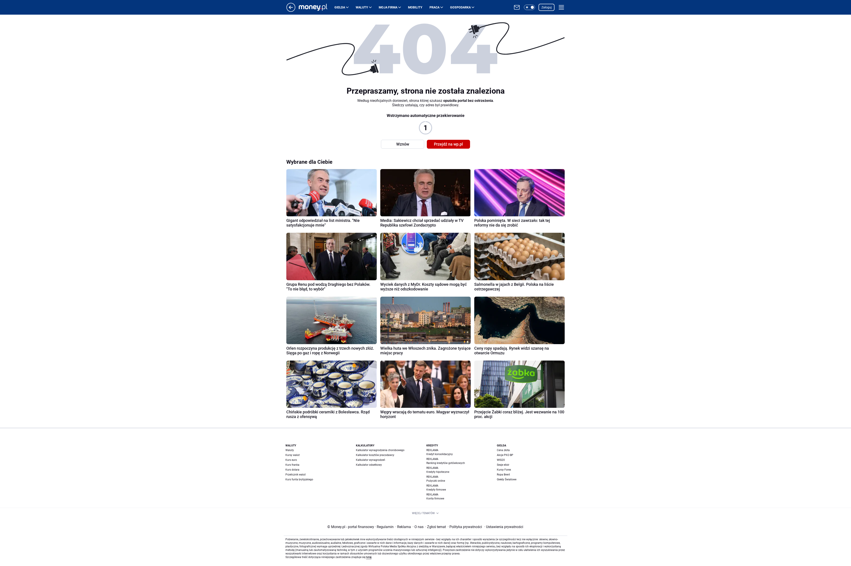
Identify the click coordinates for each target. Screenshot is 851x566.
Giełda (339, 7)
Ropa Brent (503, 474)
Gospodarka (460, 7)
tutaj (368, 557)
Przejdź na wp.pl (448, 144)
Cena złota (503, 450)
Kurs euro (291, 459)
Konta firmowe (435, 498)
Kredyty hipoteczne (437, 471)
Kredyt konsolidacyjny (439, 454)
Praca (434, 7)
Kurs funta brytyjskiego (299, 479)
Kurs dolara (292, 469)
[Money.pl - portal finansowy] (316, 7)
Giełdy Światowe (506, 479)
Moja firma (388, 7)
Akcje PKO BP (505, 455)
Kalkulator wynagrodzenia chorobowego (380, 450)
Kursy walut (292, 455)
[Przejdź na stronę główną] (290, 10)
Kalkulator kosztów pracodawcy (375, 455)
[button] (529, 7)
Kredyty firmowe (436, 489)
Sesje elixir (503, 464)
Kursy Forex (504, 469)
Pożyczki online (435, 480)
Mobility (415, 7)
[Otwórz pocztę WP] (516, 7)
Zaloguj (546, 7)
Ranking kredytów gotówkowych (445, 463)
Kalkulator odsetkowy (369, 464)
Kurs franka (292, 464)
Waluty (362, 7)
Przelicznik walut (295, 474)
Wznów (402, 144)
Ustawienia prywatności (503, 527)
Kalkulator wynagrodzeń (370, 459)
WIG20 (501, 459)
